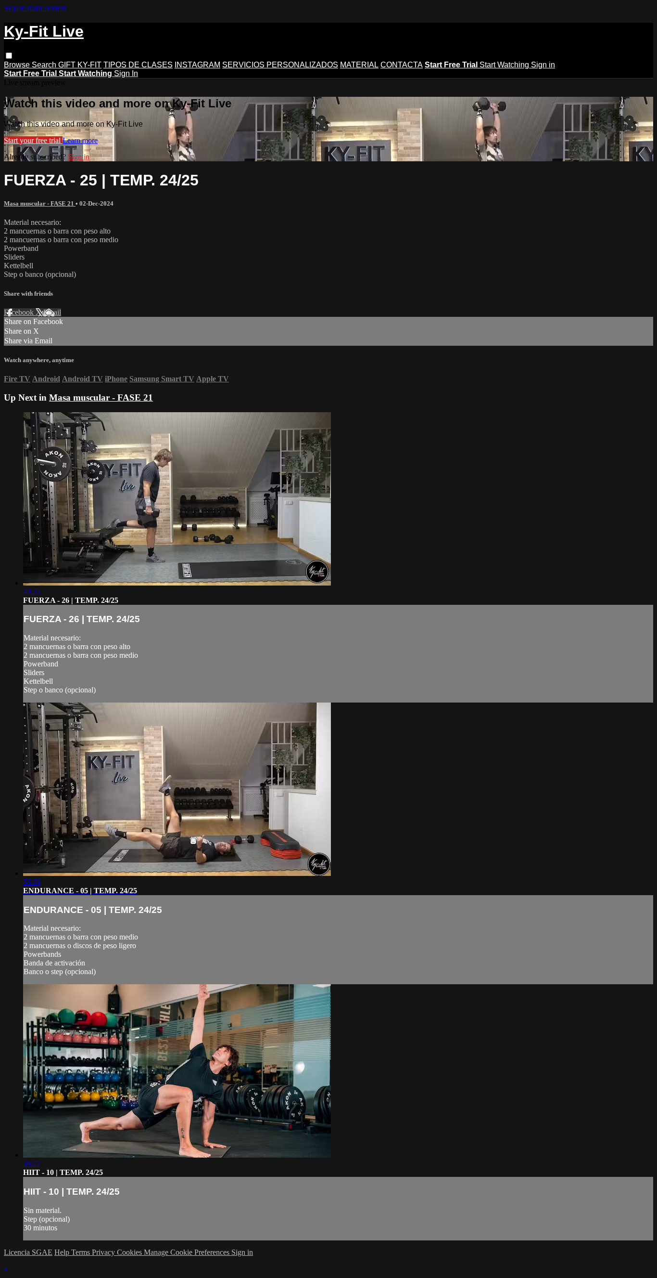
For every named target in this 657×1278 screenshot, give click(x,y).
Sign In (126, 73)
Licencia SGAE (28, 1252)
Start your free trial (33, 140)
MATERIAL (359, 65)
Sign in (543, 65)
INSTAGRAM (197, 65)
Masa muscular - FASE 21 (40, 203)
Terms (81, 1252)
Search (45, 65)
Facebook (20, 312)
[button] (9, 55)
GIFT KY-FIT (79, 65)
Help (62, 1252)
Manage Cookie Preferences (187, 1252)
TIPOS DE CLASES (138, 65)
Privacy (104, 1252)
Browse (18, 65)
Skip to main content (35, 8)
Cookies (130, 1252)
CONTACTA (401, 65)
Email (52, 312)
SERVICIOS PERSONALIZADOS (280, 65)
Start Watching (505, 65)
